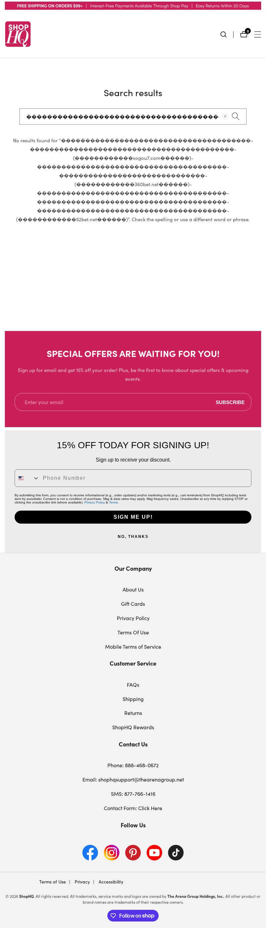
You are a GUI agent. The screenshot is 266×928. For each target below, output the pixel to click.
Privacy (81, 882)
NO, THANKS (133, 536)
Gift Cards (133, 603)
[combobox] (133, 116)
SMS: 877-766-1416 (133, 793)
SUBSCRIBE (230, 402)
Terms (113, 502)
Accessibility (110, 882)
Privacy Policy (94, 502)
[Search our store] (226, 34)
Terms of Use (52, 882)
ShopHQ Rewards (133, 727)
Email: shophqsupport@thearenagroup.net (133, 779)
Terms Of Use (133, 632)
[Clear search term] (225, 116)
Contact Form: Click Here (133, 808)
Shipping (133, 698)
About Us (133, 589)
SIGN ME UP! (133, 517)
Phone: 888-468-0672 (133, 765)
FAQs (133, 684)
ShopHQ (26, 896)
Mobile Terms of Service (133, 646)
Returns (133, 712)
